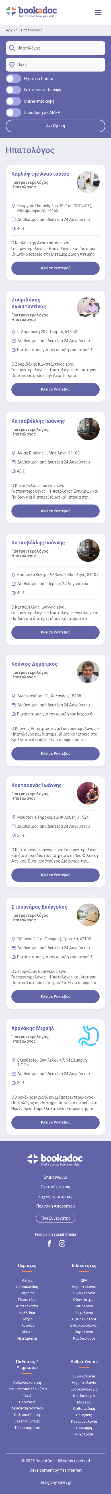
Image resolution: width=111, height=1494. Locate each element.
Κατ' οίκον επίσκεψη (42, 90)
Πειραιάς (27, 1293)
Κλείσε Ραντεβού (55, 268)
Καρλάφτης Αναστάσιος (40, 174)
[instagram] (62, 1243)
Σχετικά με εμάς (55, 1187)
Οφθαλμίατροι (84, 1319)
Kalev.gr (65, 1482)
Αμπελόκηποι (27, 1306)
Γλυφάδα (27, 1325)
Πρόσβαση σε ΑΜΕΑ (42, 112)
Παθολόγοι (84, 1306)
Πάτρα (27, 1319)
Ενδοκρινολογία (84, 1389)
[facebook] (49, 1243)
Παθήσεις (84, 1415)
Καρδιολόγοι (84, 1338)
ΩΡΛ (84, 1280)
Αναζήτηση (55, 126)
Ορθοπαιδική (84, 1408)
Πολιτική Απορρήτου (55, 1206)
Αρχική (12, 30)
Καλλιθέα (27, 1312)
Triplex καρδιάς (27, 1428)
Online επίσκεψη (39, 101)
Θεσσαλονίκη (27, 1287)
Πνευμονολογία (84, 1421)
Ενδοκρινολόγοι (84, 1325)
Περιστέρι (27, 1299)
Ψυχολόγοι (84, 1312)
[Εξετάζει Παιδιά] (13, 78)
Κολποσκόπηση (27, 1415)
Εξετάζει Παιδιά (38, 78)
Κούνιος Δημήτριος (34, 664)
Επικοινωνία (55, 1177)
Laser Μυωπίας (27, 1421)
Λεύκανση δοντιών (27, 1408)
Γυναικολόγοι (84, 1293)
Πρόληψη (84, 1428)
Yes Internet (71, 1470)
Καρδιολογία (84, 1396)
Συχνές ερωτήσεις (55, 1196)
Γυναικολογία (84, 1376)
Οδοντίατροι (84, 1299)
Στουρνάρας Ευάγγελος (39, 907)
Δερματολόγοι (84, 1287)
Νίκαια (27, 1332)
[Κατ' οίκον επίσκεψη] (13, 90)
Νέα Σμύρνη (27, 1338)
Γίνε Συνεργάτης (56, 1218)
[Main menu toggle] (98, 12)
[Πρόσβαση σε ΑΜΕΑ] (13, 112)
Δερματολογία (84, 1383)
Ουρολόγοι (84, 1332)
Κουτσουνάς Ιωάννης (36, 785)
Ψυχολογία (84, 1434)
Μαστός (84, 1402)
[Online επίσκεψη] (13, 101)
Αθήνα (27, 1280)
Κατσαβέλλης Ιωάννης (38, 421)
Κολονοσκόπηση (27, 1382)
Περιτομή (27, 1402)
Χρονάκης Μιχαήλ (32, 1028)
